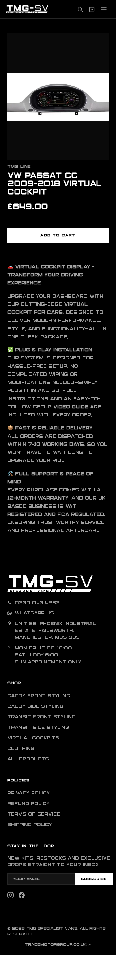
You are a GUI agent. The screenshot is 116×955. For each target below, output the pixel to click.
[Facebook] (22, 895)
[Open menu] (104, 9)
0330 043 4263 (37, 603)
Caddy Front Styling (38, 696)
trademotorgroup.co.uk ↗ (58, 944)
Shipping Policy (29, 825)
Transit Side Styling (38, 727)
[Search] (80, 9)
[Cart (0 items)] (92, 9)
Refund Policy (28, 804)
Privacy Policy (28, 793)
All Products (28, 759)
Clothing (20, 748)
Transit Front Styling (41, 717)
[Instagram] (10, 895)
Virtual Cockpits (33, 738)
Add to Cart (57, 235)
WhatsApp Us (34, 613)
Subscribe (94, 879)
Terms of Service (33, 814)
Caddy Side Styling (35, 706)
